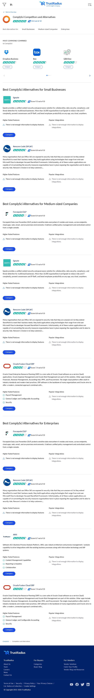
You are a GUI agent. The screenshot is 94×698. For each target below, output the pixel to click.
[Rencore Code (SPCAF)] (7, 148)
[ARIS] (7, 536)
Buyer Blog (38, 667)
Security (19, 683)
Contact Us (8, 675)
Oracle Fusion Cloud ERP (23, 364)
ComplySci (6, 641)
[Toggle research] (11, 4)
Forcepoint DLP (19, 212)
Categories (38, 664)
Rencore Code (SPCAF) (23, 147)
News (6, 672)
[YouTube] (71, 684)
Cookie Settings (30, 686)
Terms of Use (8, 683)
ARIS (15, 535)
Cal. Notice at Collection (13, 686)
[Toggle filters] (4, 4)
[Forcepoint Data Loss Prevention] (7, 214)
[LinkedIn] (88, 684)
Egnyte (16, 98)
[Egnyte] (7, 100)
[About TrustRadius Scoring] (29, 102)
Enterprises (65, 29)
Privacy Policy (29, 683)
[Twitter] (82, 684)
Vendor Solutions (70, 664)
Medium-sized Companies (47, 29)
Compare (9, 135)
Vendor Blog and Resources (74, 670)
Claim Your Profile (70, 667)
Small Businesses (28, 29)
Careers (7, 670)
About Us (7, 664)
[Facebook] (77, 684)
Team (6, 667)
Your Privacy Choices (45, 683)
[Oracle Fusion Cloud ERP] (7, 366)
